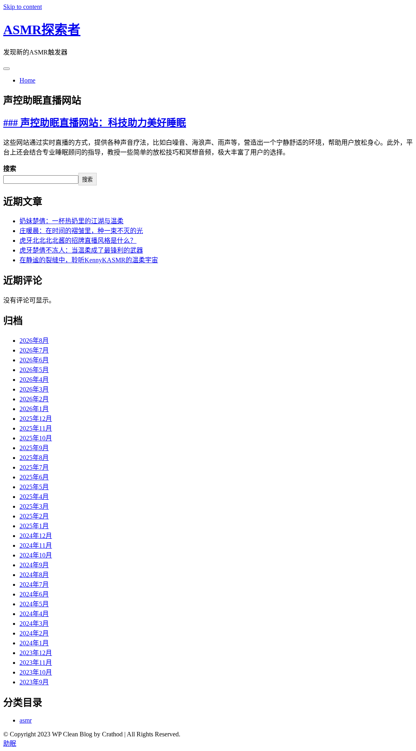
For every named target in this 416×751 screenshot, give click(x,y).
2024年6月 (34, 594)
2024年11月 (36, 545)
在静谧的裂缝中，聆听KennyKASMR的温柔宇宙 (89, 260)
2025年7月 (34, 467)
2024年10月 (36, 555)
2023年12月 (36, 652)
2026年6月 (34, 360)
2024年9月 (34, 565)
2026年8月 (34, 340)
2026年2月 (34, 399)
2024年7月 (34, 584)
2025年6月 (34, 477)
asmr (26, 720)
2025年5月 (34, 486)
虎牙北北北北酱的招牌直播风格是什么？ (78, 240)
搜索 (9, 168)
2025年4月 (34, 496)
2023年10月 (36, 672)
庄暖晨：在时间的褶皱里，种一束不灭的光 (81, 230)
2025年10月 (36, 438)
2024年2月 (34, 633)
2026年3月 (34, 389)
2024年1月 (34, 643)
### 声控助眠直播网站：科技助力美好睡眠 (94, 123)
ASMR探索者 (41, 29)
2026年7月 (34, 350)
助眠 (9, 743)
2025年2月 (34, 516)
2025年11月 (36, 428)
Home (27, 80)
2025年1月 (34, 525)
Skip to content (22, 6)
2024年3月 (34, 623)
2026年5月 (34, 369)
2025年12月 (36, 418)
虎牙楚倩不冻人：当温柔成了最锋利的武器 (81, 250)
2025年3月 (34, 506)
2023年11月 (36, 662)
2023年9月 (34, 682)
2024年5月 (34, 604)
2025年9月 (34, 447)
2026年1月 (34, 408)
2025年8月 (34, 457)
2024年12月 (36, 535)
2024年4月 (34, 613)
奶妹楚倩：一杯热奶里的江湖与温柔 (72, 221)
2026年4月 (34, 379)
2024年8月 (34, 574)
